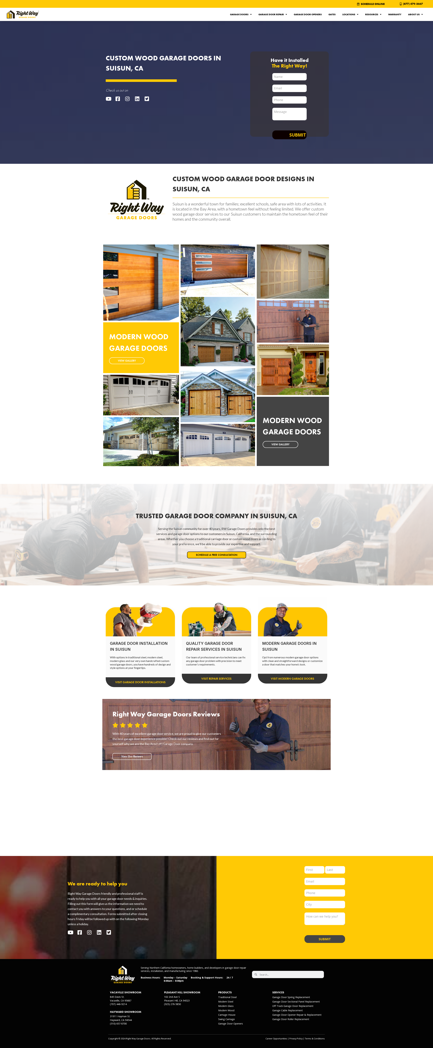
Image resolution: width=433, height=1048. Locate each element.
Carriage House (226, 1014)
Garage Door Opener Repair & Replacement (297, 1014)
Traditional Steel (227, 997)
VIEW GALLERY (127, 360)
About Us (414, 14)
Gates (332, 14)
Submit (297, 135)
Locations (348, 14)
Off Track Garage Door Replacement (292, 1006)
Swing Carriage (226, 1019)
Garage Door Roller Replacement (290, 1019)
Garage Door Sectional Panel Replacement (296, 1001)
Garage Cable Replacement (287, 1010)
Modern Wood (226, 1010)
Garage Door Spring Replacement (291, 997)
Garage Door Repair (271, 14)
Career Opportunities (276, 1038)
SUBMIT (325, 939)
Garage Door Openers (308, 14)
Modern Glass (226, 1006)
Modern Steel (225, 1001)
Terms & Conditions (315, 1038)
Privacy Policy (296, 1038)
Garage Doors (239, 14)
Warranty (394, 14)
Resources (371, 14)
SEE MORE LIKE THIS (130, 293)
